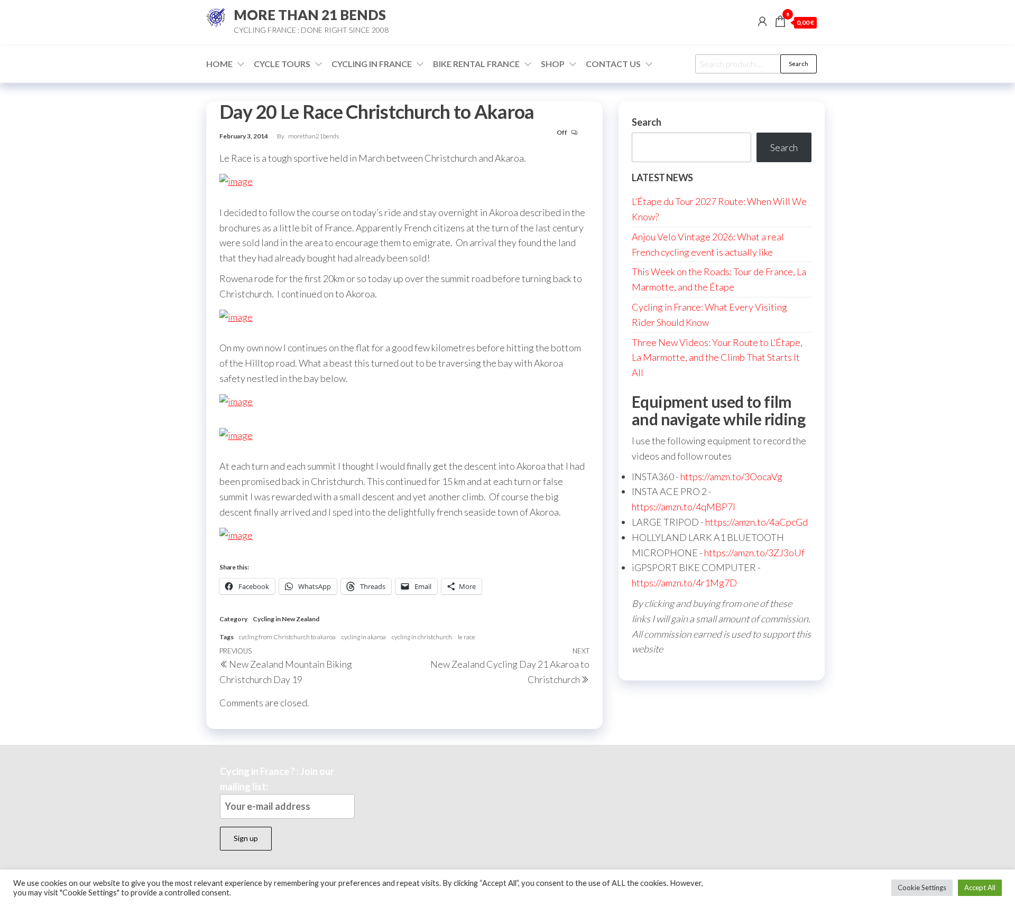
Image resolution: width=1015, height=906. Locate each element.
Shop (553, 64)
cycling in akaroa (364, 637)
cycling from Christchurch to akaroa (287, 637)
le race (466, 637)
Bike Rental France (476, 64)
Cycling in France (371, 64)
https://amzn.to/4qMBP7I (683, 506)
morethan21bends (313, 136)
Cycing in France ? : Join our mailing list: (277, 778)
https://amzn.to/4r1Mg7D (684, 583)
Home (219, 64)
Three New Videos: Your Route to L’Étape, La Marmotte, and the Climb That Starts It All (717, 358)
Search (798, 63)
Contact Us (613, 64)
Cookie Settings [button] (922, 887)
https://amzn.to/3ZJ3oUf (754, 552)
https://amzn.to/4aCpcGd (756, 522)
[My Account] (762, 21)
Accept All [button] (979, 887)
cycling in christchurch (422, 637)
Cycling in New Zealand (286, 619)
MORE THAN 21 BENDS (310, 14)
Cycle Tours (282, 64)
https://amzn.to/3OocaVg (731, 476)
